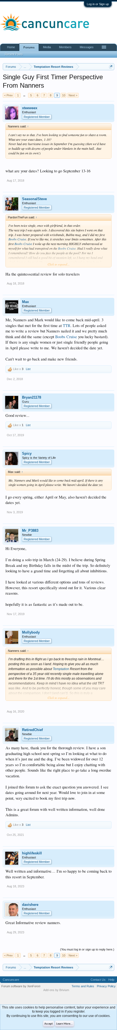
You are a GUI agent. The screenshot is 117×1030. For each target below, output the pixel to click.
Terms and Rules (83, 986)
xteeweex (29, 108)
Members (65, 47)
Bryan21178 (31, 397)
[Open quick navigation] (111, 66)
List (28, 369)
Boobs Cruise (17, 239)
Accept (48, 1023)
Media (47, 47)
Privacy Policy (106, 986)
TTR (66, 325)
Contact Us (98, 979)
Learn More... (64, 1023)
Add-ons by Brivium (56, 990)
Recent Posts (14, 54)
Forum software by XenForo (21, 986)
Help (111, 979)
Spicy (27, 453)
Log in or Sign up (98, 4)
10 (63, 95)
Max (25, 302)
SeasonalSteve (34, 199)
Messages (87, 47)
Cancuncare (11, 979)
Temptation (61, 669)
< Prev (8, 95)
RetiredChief (32, 730)
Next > (73, 95)
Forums (29, 47)
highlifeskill (32, 853)
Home (11, 47)
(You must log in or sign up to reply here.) (87, 949)
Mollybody (31, 632)
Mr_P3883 (30, 530)
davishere (30, 905)
